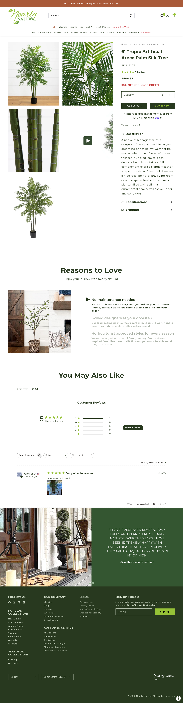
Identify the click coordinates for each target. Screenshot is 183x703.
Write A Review (133, 427)
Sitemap (84, 616)
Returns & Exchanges (54, 643)
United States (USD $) (54, 677)
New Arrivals (14, 619)
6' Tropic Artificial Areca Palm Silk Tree (148, 44)
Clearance (146, 32)
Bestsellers (133, 32)
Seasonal (121, 32)
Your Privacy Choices (90, 609)
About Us (48, 602)
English (14, 677)
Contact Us (49, 640)
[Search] (131, 15)
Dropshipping (51, 620)
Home (124, 44)
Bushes (73, 27)
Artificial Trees (44, 32)
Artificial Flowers (78, 32)
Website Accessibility (90, 613)
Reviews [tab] (22, 389)
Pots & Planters (102, 27)
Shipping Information (54, 647)
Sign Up (165, 611)
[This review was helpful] (158, 504)
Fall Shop (13, 659)
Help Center (50, 636)
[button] (87, 140)
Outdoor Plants (96, 32)
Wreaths (110, 32)
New (32, 32)
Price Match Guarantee (56, 650)
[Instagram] (14, 602)
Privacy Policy (87, 605)
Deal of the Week (121, 27)
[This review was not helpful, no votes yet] (163, 504)
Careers (48, 609)
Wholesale (49, 613)
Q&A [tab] (35, 389)
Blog (46, 605)
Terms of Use (86, 602)
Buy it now (162, 105)
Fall (53, 27)
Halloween (62, 27)
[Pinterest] (19, 602)
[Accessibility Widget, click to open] (178, 698)
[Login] (167, 15)
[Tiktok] (24, 602)
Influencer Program (54, 616)
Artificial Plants (60, 32)
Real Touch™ (86, 27)
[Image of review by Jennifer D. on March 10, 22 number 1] (54, 487)
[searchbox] (27, 455)
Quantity (129, 94)
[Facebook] (9, 602)
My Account (50, 633)
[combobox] (91, 15)
